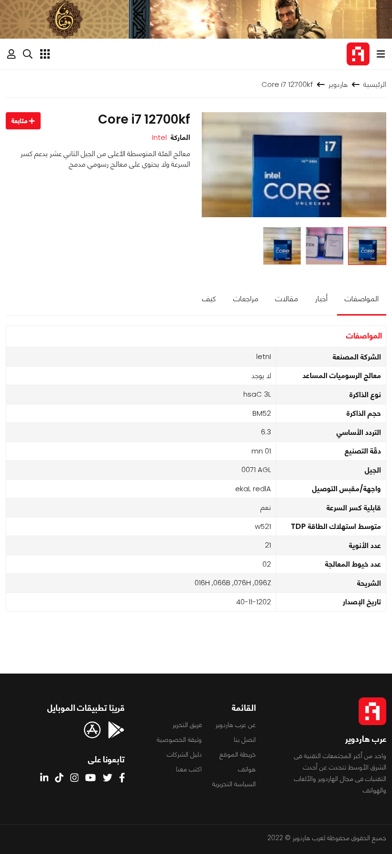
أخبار (321, 298)
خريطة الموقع (237, 754)
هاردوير (338, 84)
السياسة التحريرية (234, 784)
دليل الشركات (184, 754)
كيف (209, 298)
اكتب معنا (189, 769)
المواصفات (362, 298)
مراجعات (245, 298)
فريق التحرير (187, 724)
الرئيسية (374, 84)
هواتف (247, 769)
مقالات (286, 298)
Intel (159, 137)
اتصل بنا (245, 739)
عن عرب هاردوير (236, 724)
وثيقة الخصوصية (179, 739)
